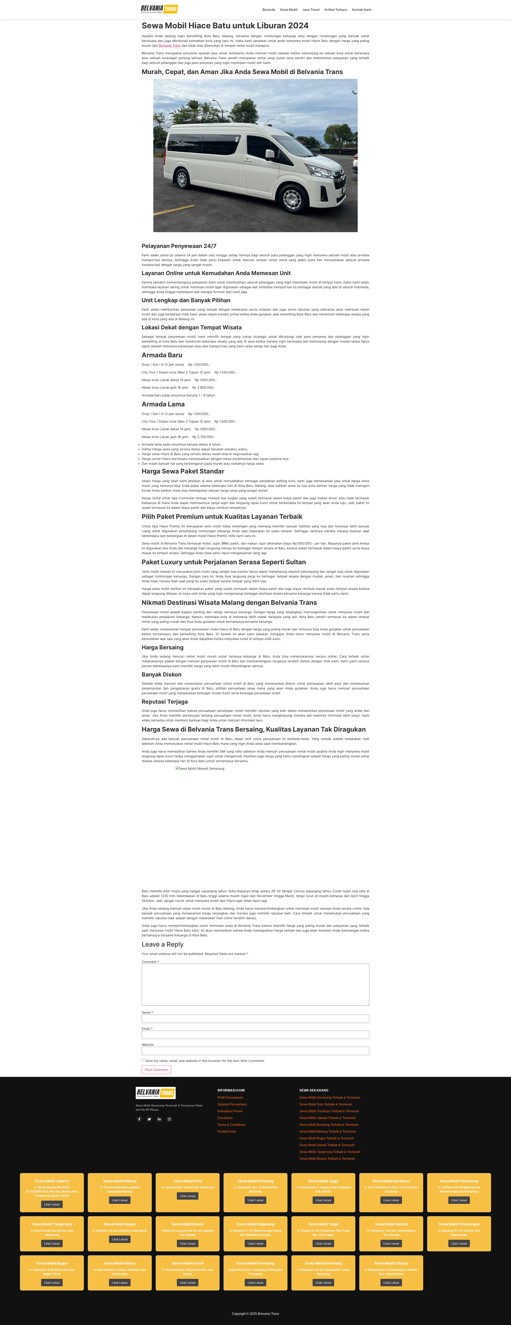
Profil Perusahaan (230, 1097)
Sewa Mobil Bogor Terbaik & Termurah (326, 1138)
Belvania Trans (170, 46)
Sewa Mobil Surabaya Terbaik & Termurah (329, 1111)
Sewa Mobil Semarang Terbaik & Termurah (329, 1097)
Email (147, 1028)
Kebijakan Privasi (230, 1111)
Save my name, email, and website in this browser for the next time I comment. (205, 1060)
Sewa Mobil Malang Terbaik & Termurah (327, 1131)
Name (147, 1012)
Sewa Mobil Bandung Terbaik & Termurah (328, 1124)
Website (148, 1044)
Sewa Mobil (288, 10)
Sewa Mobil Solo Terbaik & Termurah (325, 1104)
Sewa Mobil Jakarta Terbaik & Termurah (327, 1118)
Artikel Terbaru (336, 10)
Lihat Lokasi (52, 1204)
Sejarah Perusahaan (232, 1104)
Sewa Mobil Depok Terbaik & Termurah (327, 1145)
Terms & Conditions (231, 1124)
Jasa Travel (311, 10)
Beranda (268, 10)
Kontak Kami (361, 10)
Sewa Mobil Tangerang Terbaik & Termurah (329, 1152)
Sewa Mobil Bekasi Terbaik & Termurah (327, 1158)
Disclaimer (225, 1118)
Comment (150, 961)
